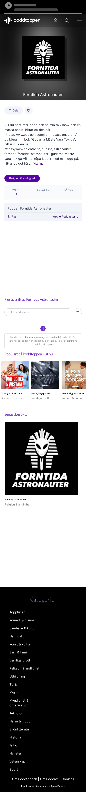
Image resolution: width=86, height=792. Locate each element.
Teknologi (16, 713)
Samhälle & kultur (22, 628)
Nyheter (15, 753)
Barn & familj (18, 652)
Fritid (13, 745)
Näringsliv (16, 636)
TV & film (16, 684)
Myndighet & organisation (18, 702)
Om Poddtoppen (24, 779)
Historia (15, 737)
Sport (13, 769)
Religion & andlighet (22, 178)
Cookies (68, 779)
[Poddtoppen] (22, 20)
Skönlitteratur (19, 729)
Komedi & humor (21, 620)
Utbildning (17, 676)
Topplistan (17, 612)
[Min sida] (55, 20)
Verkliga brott (19, 660)
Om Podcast (49, 779)
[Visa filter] (78, 312)
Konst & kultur (19, 644)
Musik (13, 692)
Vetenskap (17, 761)
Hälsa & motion (20, 721)
